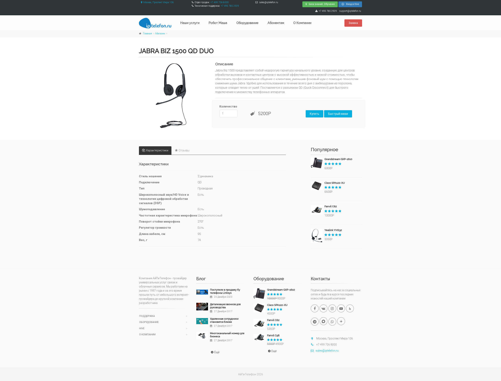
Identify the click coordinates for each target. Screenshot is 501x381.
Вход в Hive (352, 4)
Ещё (216, 352)
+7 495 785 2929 (230, 6)
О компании (147, 334)
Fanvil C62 (330, 206)
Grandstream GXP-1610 (338, 159)
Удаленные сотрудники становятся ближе (224, 320)
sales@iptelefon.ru (327, 350)
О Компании (302, 23)
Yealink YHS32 (333, 230)
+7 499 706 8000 (219, 2)
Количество (228, 106)
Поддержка (147, 316)
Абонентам (276, 23)
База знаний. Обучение (322, 4)
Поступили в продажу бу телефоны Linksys (225, 291)
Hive (141, 328)
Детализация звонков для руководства (225, 306)
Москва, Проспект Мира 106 (158, 2)
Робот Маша (218, 23)
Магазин (160, 33)
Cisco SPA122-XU (334, 182)
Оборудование (247, 23)
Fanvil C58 (273, 335)
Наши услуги (189, 23)
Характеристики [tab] (157, 150)
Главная (147, 33)
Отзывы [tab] (184, 150)
